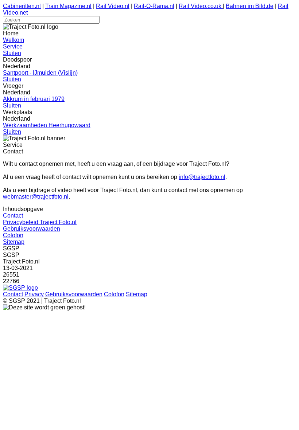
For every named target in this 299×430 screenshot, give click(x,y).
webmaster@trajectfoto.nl (36, 196)
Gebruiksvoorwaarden (31, 229)
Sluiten (12, 53)
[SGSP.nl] (20, 288)
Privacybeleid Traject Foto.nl (40, 222)
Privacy (34, 294)
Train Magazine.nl (68, 6)
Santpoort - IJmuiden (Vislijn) (40, 73)
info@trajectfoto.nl (202, 177)
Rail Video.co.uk (201, 6)
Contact (13, 215)
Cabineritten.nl (22, 6)
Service (13, 46)
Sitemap (13, 242)
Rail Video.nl (112, 6)
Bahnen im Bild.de (249, 6)
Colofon (13, 235)
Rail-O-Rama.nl (154, 6)
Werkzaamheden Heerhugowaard (46, 125)
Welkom (13, 40)
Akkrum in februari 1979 (34, 99)
